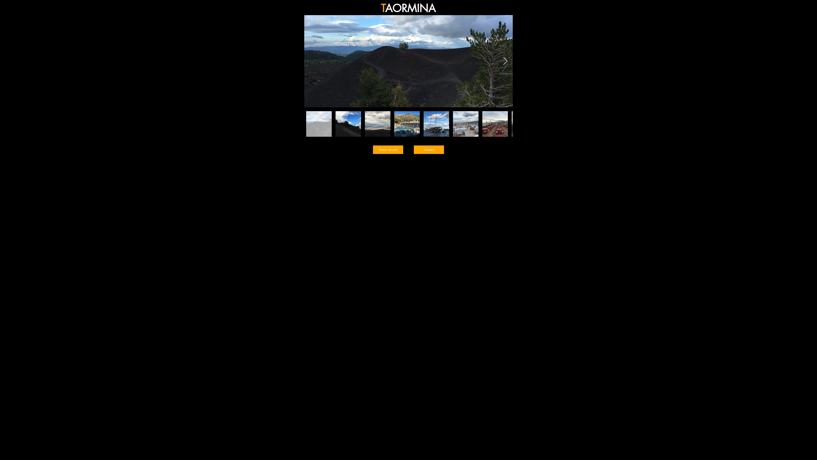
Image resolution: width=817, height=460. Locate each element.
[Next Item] (505, 61)
